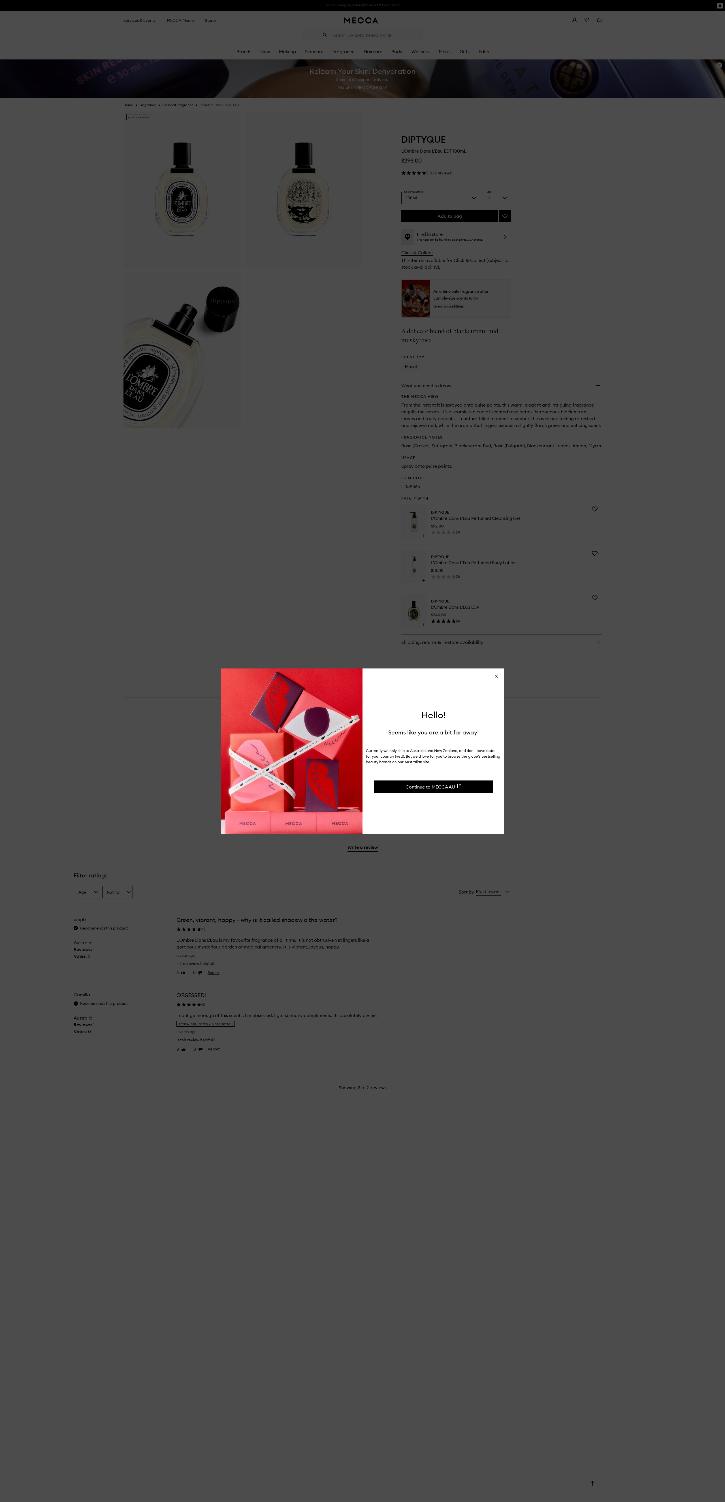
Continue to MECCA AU (430, 786)
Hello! (433, 715)
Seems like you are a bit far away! (433, 732)
